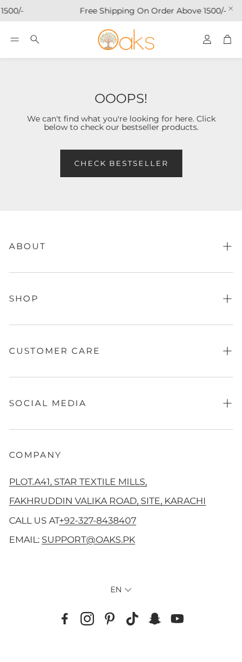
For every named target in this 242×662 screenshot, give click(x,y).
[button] (14, 39)
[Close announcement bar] (230, 8)
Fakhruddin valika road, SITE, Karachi (107, 500)
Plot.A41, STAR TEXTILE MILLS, (78, 481)
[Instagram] (87, 618)
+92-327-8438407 (97, 520)
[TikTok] (132, 618)
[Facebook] (64, 618)
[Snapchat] (155, 618)
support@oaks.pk (88, 539)
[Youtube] (177, 618)
